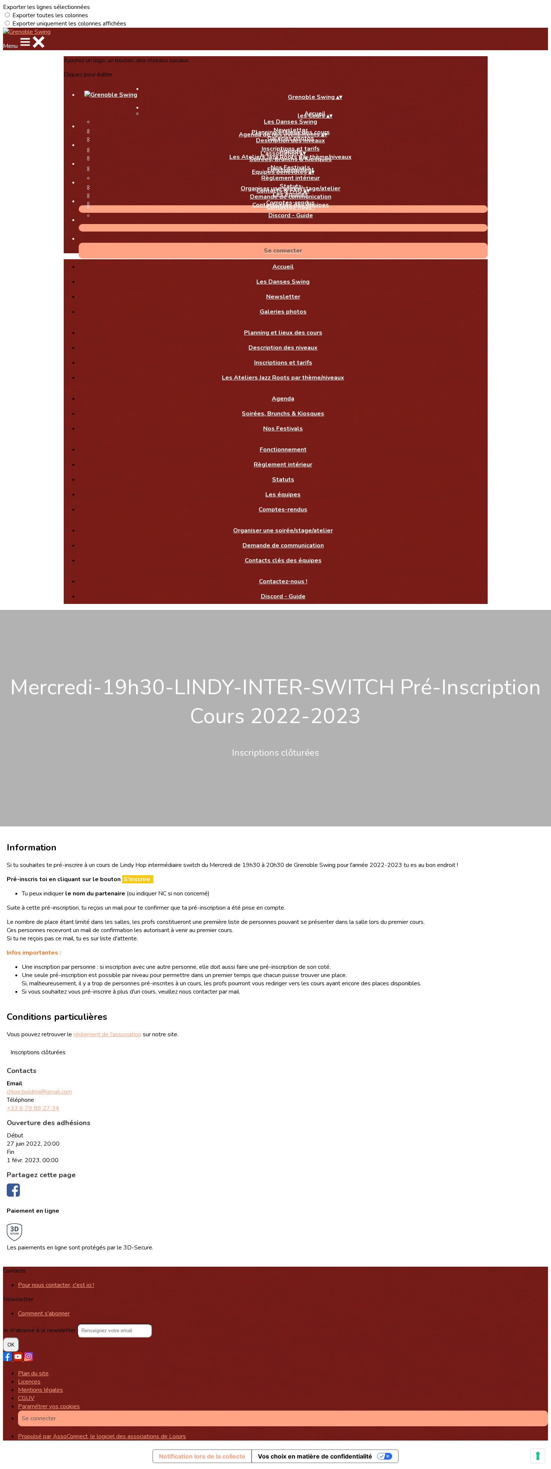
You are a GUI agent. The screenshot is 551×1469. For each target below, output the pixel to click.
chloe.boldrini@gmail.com (39, 1092)
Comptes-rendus (283, 509)
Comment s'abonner (44, 1313)
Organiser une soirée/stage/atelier (283, 530)
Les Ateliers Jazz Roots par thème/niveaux (283, 378)
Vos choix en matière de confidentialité (315, 1456)
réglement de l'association (107, 1034)
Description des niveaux (290, 140)
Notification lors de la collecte (202, 1456)
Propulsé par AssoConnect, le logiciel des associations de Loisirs (102, 1436)
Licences (29, 1382)
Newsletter (283, 297)
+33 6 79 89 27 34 (33, 1108)
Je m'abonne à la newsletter (40, 1330)
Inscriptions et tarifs (283, 363)
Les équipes (283, 494)
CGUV (26, 1398)
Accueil (283, 267)
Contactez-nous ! (291, 207)
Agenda (283, 399)
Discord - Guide (290, 215)
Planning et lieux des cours (283, 333)
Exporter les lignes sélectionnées (46, 7)
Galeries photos (283, 312)
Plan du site (33, 1373)
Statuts (283, 479)
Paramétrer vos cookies (49, 1406)
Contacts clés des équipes (283, 560)
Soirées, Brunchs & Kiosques (290, 159)
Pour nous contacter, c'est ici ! (56, 1285)
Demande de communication (290, 197)
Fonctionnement (283, 449)
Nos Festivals (283, 428)
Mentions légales (40, 1390)
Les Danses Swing (290, 122)
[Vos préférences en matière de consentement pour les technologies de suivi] (538, 1456)
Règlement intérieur (290, 178)
